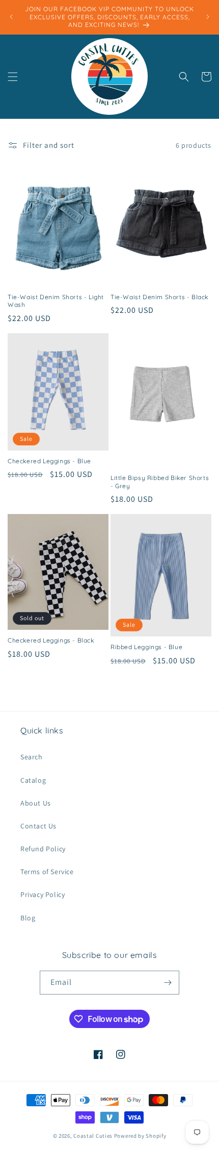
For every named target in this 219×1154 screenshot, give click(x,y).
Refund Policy (43, 848)
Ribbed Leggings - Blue (146, 647)
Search (31, 756)
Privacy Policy (42, 894)
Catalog (33, 780)
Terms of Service (47, 871)
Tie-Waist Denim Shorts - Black (159, 297)
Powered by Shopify (140, 1135)
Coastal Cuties (93, 1135)
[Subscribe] (167, 983)
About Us (35, 803)
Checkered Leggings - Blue (49, 461)
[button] (13, 77)
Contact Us (38, 825)
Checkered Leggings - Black (51, 640)
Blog (27, 917)
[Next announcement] (208, 17)
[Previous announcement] (11, 17)
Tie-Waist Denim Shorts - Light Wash (56, 301)
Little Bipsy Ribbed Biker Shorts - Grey (160, 482)
